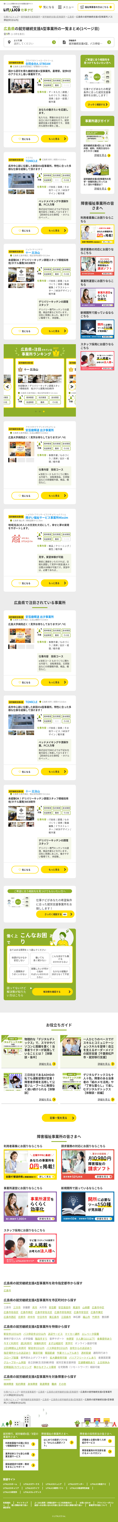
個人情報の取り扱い (19, 1505)
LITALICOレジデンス (32, 1492)
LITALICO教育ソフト (54, 1488)
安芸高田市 (64, 1307)
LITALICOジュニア (54, 1484)
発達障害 (44, 1384)
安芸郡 (52, 1307)
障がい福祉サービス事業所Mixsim (47, 517)
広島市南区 (27, 1312)
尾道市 (76, 1307)
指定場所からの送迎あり (17, 1352)
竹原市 (96, 1317)
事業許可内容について (98, 1505)
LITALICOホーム (10, 1484)
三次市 (17, 1307)
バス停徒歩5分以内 (57, 1348)
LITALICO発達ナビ (98, 1484)
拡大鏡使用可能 (58, 1357)
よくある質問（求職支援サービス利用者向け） (53, 1502)
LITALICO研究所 (10, 1492)
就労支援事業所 (28, 1391)
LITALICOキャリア (11, 1488)
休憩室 (70, 1338)
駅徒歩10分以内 (12, 1334)
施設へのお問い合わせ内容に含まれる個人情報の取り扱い (58, 1505)
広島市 (7, 1290)
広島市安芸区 (81, 1312)
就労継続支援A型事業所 (53, 16)
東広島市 (54, 1317)
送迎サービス (55, 1334)
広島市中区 (98, 1307)
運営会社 (6, 1507)
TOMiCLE (31, 161)
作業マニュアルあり (68, 1352)
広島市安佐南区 (63, 1312)
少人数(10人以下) (85, 1338)
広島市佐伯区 (11, 1312)
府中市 (31, 1317)
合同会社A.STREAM (38, 64)
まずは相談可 (55, 1343)
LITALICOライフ (32, 1488)
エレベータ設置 (90, 1334)
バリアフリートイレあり (82, 1357)
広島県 (70, 16)
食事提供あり (104, 1338)
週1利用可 (26, 1343)
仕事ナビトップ (11, 16)
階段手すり (41, 1338)
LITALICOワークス (31, 1484)
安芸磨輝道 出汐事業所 (40, 430)
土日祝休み (103, 1362)
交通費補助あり (86, 1362)
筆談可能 (38, 1352)
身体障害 (32, 1384)
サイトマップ (22, 1502)
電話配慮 (50, 1352)
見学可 (69, 1343)
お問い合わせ (85, 1502)
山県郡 (86, 1307)
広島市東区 (97, 1312)
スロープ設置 (11, 1357)
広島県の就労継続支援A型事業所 (62, 1391)
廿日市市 (42, 1317)
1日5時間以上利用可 (15, 1348)
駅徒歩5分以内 (36, 1348)
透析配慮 (86, 1352)
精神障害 (9, 1384)
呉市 (34, 1307)
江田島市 (66, 1317)
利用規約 (6, 1502)
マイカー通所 (72, 1334)
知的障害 (21, 1384)
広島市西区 (10, 1317)
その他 (62, 1384)
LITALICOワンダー (76, 1484)
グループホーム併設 (15, 1362)
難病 (54, 1384)
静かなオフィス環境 (45, 1367)
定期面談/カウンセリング (18, 1367)
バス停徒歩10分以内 (34, 1334)
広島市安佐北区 (43, 1312)
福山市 (86, 1317)
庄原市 (22, 1317)
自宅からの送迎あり (81, 1348)
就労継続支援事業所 (30, 16)
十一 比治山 (33, 252)
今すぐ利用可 (11, 1343)
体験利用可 (40, 1343)
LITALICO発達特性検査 (79, 1488)
